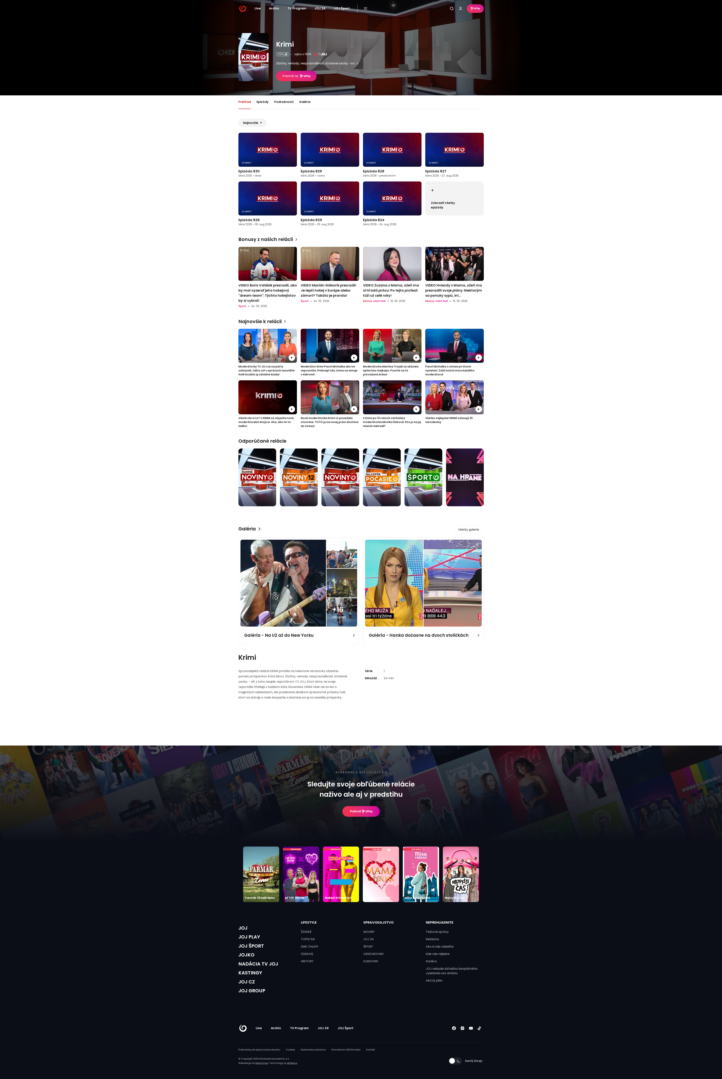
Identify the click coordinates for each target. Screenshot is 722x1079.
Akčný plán (434, 980)
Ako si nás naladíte (440, 946)
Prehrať (355, 811)
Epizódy (263, 102)
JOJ (242, 928)
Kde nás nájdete (438, 954)
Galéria (305, 102)
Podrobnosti (284, 102)
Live (258, 8)
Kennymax (262, 1063)
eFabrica (292, 1063)
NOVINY (368, 932)
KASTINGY (250, 972)
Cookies (290, 1049)
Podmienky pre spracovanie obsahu (259, 1049)
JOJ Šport (342, 8)
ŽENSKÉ (306, 932)
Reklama (432, 939)
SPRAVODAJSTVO (378, 922)
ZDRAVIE (307, 954)
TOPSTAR (308, 939)
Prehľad (244, 102)
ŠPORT (368, 946)
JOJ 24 (319, 8)
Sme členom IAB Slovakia (346, 1049)
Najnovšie (250, 123)
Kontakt (370, 1049)
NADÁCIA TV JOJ (258, 964)
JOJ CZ (246, 982)
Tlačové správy (437, 932)
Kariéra (431, 961)
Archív (274, 8)
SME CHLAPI (309, 946)
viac (352, 63)
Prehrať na (290, 76)
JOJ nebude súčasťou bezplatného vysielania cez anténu (452, 970)
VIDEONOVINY (373, 954)
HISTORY (307, 961)
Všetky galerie (468, 529)
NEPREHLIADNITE (439, 922)
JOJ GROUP (251, 990)
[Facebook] (454, 1028)
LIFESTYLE (309, 922)
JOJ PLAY (249, 937)
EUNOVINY (370, 961)
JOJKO (246, 955)
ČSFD (281, 54)
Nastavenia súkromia (313, 1049)
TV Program (297, 8)
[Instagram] (462, 1028)
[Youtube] (471, 1028)
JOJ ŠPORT (251, 946)
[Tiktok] (479, 1028)
